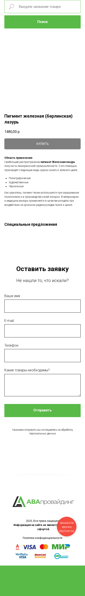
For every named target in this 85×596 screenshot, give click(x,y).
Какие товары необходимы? (27, 370)
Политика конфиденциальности (42, 538)
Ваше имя (12, 296)
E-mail (9, 321)
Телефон (11, 345)
